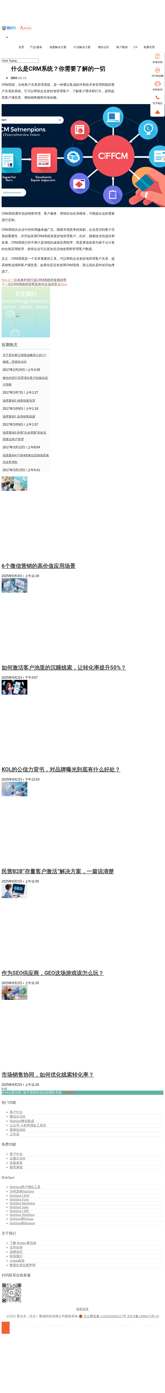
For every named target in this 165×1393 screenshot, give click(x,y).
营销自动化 (18, 1129)
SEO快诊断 (158, 75)
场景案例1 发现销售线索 (19, 416)
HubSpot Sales (19, 1207)
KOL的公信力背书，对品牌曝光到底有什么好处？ (61, 769)
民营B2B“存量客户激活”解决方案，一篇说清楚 (58, 871)
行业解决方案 (82, 47)
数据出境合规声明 (22, 1265)
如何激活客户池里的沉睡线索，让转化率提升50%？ (64, 667)
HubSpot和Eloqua (21, 1218)
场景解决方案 (58, 47)
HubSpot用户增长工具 (25, 1187)
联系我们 (69, 1092)
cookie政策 (17, 1260)
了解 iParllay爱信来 (23, 1243)
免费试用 (149, 47)
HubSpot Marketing (22, 1203)
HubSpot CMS (19, 1211)
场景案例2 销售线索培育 (19, 400)
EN (135, 47)
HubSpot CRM (19, 1195)
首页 (21, 47)
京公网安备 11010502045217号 (105, 1316)
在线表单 (16, 1162)
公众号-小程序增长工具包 (28, 1125)
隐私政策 (82, 1309)
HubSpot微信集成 (22, 1121)
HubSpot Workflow (22, 1214)
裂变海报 (16, 1167)
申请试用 (157, 62)
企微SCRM (17, 1158)
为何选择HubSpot (22, 1191)
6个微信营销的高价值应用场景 (38, 566)
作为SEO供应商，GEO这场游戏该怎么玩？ (53, 973)
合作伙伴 (16, 1247)
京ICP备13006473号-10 (143, 1316)
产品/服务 (36, 47)
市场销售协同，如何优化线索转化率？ (48, 1074)
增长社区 (103, 47)
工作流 (14, 1134)
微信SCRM (17, 1116)
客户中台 (16, 1112)
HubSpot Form (19, 1199)
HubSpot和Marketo (22, 1223)
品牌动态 (16, 1251)
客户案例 (122, 47)
